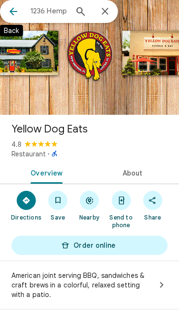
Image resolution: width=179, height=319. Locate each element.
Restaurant (28, 154)
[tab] (45, 172)
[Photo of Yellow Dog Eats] (89, 57)
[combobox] (49, 11)
